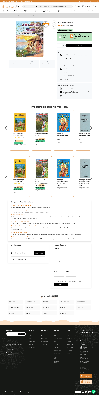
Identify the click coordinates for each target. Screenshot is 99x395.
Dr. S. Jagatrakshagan (42, 137)
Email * (55, 271)
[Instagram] (87, 332)
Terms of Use (73, 281)
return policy (40, 218)
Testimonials (56, 347)
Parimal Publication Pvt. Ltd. (78, 55)
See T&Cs (19, 66)
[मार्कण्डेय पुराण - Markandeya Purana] (64, 131)
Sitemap (68, 353)
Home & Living (32, 347)
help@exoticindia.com (16, 229)
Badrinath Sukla (85, 137)
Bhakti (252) (46, 307)
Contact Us (69, 332)
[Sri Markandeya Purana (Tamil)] (42, 131)
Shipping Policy (44, 341)
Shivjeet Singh (62, 137)
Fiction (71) (45, 313)
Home (9, 15)
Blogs (55, 341)
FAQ (97, 1)
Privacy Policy (80, 281)
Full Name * (57, 262)
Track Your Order (70, 347)
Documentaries (57, 344)
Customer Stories (57, 350)
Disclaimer (43, 332)
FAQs (55, 335)
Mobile (67, 271)
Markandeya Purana (34, 15)
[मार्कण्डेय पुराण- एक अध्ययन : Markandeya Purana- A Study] (86, 131)
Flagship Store (83, 346)
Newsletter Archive (58, 338)
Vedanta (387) (63, 313)
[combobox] (53, 6)
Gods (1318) (80, 307)
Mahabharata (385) (82, 301)
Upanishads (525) (30, 301)
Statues (30, 332)
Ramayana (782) (64, 301)
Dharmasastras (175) (14, 307)
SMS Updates (69, 356)
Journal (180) (29, 313)
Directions (82, 352)
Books (14, 15)
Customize (69, 335)
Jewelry (30, 338)
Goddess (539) (29, 307)
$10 (63, 37)
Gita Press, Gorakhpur (18, 139)
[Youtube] (92, 332)
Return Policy (44, 335)
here (49, 234)
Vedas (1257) (12, 301)
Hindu (19, 15)
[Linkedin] (89, 332)
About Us (56, 332)
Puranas (25, 15)
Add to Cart (79, 45)
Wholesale (69, 341)
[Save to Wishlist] (54, 23)
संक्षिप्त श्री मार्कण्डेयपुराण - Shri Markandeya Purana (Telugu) (19, 135)
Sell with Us (69, 338)
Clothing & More (32, 341)
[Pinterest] (85, 332)
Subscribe (21, 333)
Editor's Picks (57, 353)
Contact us (89, 1)
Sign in (81, 1)
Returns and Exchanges (70, 91)
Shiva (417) (11, 313)
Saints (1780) (63, 307)
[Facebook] (80, 332)
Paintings (31, 344)
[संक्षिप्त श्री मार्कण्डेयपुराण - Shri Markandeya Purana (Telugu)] (20, 131)
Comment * (57, 248)
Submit (61, 284)
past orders (61, 234)
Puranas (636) (46, 301)
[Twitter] (83, 332)
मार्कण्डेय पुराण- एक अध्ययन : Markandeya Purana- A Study (85, 135)
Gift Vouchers (69, 350)
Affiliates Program (70, 344)
